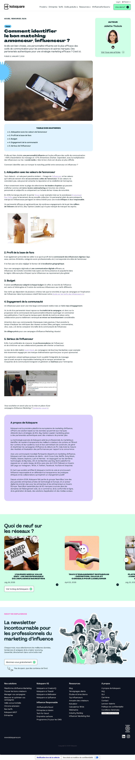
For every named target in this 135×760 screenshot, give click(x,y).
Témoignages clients (77, 691)
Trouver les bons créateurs (15, 691)
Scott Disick (29, 350)
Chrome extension (11, 706)
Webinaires (73, 710)
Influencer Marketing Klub (79, 716)
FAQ (103, 691)
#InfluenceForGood (45, 707)
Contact (105, 701)
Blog (24, 19)
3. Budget (13, 139)
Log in (118, 2)
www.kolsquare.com (12, 737)
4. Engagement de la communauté (23, 142)
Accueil (7, 19)
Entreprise (8, 715)
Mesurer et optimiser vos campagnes (14, 698)
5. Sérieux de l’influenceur (20, 146)
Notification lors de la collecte (48, 757)
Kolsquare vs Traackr (45, 691)
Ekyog (37, 195)
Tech (7, 26)
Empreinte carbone (45, 716)
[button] (126, 2)
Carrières (105, 697)
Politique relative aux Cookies (110, 713)
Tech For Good (43, 713)
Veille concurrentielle (12, 703)
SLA (103, 694)
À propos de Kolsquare (110, 688)
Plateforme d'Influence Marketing (18, 688)
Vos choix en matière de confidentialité (78, 757)
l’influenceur (57, 176)
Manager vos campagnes (14, 694)
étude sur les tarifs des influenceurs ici (68, 294)
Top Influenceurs (76, 697)
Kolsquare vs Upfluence (46, 697)
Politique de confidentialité (112, 707)
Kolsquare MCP (10, 712)
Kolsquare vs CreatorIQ (46, 688)
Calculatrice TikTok (76, 707)
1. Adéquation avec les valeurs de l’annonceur (28, 132)
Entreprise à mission (45, 710)
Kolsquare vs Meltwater (46, 694)
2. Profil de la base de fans (20, 135)
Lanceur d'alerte (108, 704)
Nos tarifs (8, 709)
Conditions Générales (110, 710)
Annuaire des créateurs (79, 701)
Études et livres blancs (78, 694)
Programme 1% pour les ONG (49, 720)
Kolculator (73, 704)
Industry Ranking (76, 713)
